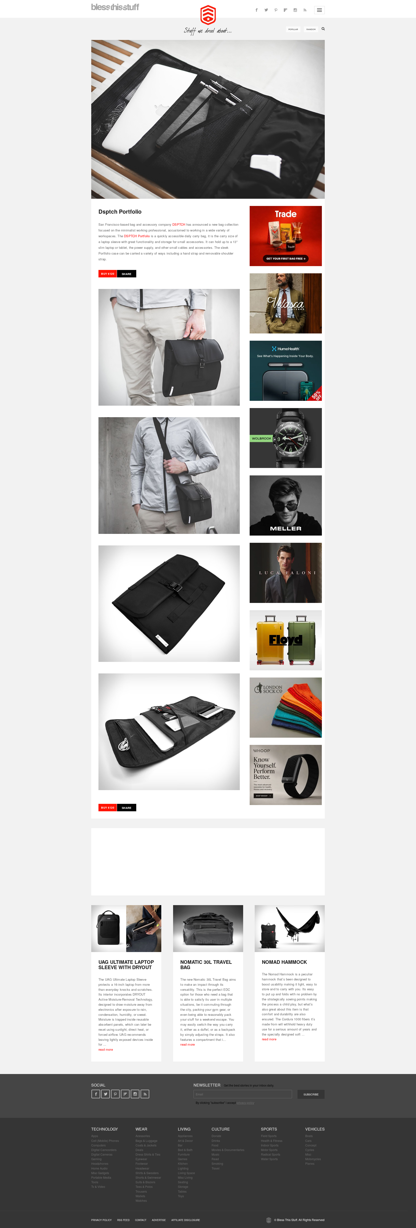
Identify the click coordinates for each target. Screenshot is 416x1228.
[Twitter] (266, 10)
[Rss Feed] (305, 10)
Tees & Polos (144, 1186)
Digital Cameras (101, 1154)
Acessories (143, 1136)
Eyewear (141, 1159)
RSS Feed (123, 1220)
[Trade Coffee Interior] (286, 236)
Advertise (159, 1220)
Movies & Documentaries (228, 1150)
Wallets (140, 1196)
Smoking (217, 1163)
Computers (98, 1145)
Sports (269, 1129)
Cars (308, 1140)
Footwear (142, 1163)
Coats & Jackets (146, 1145)
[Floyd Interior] (286, 640)
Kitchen (183, 1163)
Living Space (186, 1173)
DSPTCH (178, 224)
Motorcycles (313, 1159)
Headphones (99, 1163)
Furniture (184, 1154)
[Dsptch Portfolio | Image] (208, 119)
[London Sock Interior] (286, 708)
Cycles (309, 1150)
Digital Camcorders (104, 1150)
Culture (221, 1129)
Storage (183, 1186)
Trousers (141, 1191)
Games (182, 1159)
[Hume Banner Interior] (286, 371)
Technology (104, 1129)
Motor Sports (269, 1150)
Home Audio (99, 1168)
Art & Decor (185, 1140)
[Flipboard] (285, 10)
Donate (216, 1136)
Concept (310, 1145)
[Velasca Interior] (286, 303)
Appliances (185, 1136)
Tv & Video (98, 1186)
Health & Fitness (271, 1140)
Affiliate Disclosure (185, 1220)
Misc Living (185, 1177)
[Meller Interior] (286, 505)
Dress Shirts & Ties (148, 1154)
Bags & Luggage (146, 1140)
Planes (309, 1163)
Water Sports (269, 1159)
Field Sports (269, 1136)
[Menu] (319, 10)
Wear (141, 1129)
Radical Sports (270, 1154)
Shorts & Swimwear (148, 1177)
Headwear (142, 1168)
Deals (139, 1150)
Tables (182, 1191)
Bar (180, 1145)
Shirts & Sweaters (147, 1173)
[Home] (208, 14)
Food (215, 1145)
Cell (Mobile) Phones (105, 1140)
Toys (181, 1196)
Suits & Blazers (145, 1182)
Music (215, 1154)
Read (215, 1159)
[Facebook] (257, 10)
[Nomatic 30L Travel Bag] (208, 928)
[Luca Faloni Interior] (286, 573)
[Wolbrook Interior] (286, 438)
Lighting (183, 1168)
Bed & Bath (185, 1150)
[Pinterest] (276, 10)
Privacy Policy (101, 1220)
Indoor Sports (270, 1145)
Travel (216, 1168)
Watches (141, 1200)
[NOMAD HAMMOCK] (290, 928)
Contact (140, 1220)
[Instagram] (295, 10)
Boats (309, 1136)
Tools (94, 1182)
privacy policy (245, 1102)
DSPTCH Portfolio (137, 236)
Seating (183, 1182)
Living (184, 1129)
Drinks (216, 1140)
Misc (308, 1154)
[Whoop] (286, 775)
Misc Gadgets (100, 1173)
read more (105, 1049)
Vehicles (315, 1129)
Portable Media (101, 1177)
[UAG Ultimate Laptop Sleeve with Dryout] (126, 928)
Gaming (96, 1159)
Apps (94, 1136)
